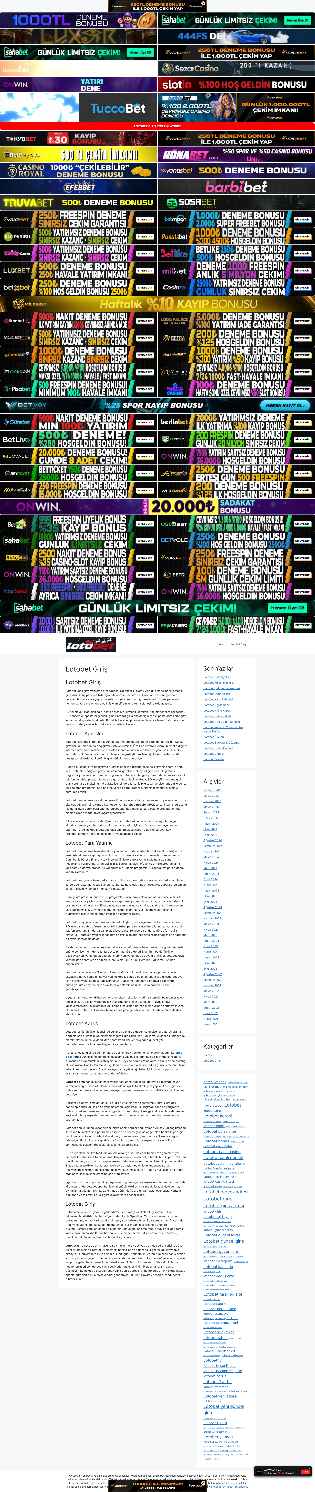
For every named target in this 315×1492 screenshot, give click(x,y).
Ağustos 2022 (212, 974)
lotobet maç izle (211, 1271)
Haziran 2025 (212, 801)
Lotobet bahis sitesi (220, 1131)
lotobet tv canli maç (219, 1366)
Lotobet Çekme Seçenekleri (221, 688)
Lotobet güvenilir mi (221, 1251)
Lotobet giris (217, 1199)
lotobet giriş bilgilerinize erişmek (217, 1222)
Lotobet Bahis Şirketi (217, 716)
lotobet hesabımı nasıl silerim (231, 1257)
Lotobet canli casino (222, 1151)
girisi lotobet (230, 1091)
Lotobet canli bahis (217, 1146)
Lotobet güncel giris (223, 1241)
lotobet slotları (235, 1338)
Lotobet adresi (217, 1116)
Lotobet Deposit (214, 753)
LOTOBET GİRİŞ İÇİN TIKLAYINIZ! (157, 126)
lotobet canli (237, 1141)
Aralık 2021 (210, 1018)
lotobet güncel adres (218, 1230)
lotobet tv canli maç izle (222, 1371)
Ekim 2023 (210, 896)
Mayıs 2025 (211, 807)
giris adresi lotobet (213, 1091)
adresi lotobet (214, 1082)
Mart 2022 (210, 1002)
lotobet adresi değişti (212, 1122)
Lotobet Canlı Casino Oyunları (219, 1168)
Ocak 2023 (210, 946)
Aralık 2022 (210, 952)
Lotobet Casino (236, 1172)
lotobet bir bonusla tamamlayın (236, 1136)
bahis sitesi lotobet (238, 1082)
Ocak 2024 (210, 879)
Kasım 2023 (211, 890)
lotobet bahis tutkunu (212, 1136)
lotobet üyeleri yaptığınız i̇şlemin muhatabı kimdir (224, 1428)
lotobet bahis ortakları (235, 1126)
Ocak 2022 (210, 1013)
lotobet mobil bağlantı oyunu (215, 1281)
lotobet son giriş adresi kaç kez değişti (219, 1347)
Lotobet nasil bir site (222, 1294)
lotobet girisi (212, 1211)
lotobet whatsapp (215, 1387)
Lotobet (220, 644)
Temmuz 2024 (212, 846)
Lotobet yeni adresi (220, 1396)
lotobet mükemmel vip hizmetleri (217, 1289)
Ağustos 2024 (212, 840)
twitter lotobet (233, 1446)
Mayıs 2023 (211, 924)
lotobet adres (212, 1110)
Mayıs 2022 (211, 991)
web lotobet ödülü (211, 1451)
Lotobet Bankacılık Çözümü (221, 742)
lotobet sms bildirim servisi (214, 1343)
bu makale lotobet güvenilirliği (216, 1455)
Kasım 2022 (211, 957)
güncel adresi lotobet (216, 1099)
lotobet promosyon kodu (220, 1318)
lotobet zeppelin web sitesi (214, 1419)
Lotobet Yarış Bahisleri (218, 699)
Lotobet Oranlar (213, 759)
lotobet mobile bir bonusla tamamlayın (219, 1285)
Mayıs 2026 (211, 795)
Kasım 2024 (211, 823)
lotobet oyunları (211, 1299)
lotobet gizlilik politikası (213, 1226)
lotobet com (212, 1186)
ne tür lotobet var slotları (213, 1446)
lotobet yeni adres (237, 1391)
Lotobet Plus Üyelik (216, 677)
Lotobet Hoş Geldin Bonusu (221, 721)
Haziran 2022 (212, 985)
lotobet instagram (217, 1261)
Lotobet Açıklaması (216, 705)
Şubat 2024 (211, 873)
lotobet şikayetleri (212, 1441)
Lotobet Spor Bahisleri (219, 1351)
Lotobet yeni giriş (212, 1401)
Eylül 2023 (210, 901)
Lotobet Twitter (217, 1381)
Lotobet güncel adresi (222, 1235)
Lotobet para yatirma (219, 1304)
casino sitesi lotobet (235, 1086)
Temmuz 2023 (212, 912)
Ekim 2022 (210, 963)
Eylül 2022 (210, 968)
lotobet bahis (214, 1126)
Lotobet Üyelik (215, 1423)
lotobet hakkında (210, 1257)
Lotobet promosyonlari (220, 1323)
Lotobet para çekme (219, 1309)
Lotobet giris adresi (223, 1205)
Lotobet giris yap (217, 1216)
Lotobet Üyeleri (213, 737)
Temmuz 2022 (212, 979)
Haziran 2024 (212, 851)
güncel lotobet (239, 1099)
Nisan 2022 (211, 996)
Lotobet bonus (216, 1141)
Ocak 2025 (210, 818)
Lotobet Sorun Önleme (218, 748)
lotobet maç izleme (218, 1276)
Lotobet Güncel (235, 1225)
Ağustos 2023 (212, 907)
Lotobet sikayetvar (218, 1332)
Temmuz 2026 (212, 790)
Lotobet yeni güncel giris (223, 1409)
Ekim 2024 (210, 829)
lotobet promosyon (216, 1313)
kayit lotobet (213, 1105)
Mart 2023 (210, 935)
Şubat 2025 (211, 812)
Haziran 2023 (212, 918)
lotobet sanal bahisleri (212, 1328)
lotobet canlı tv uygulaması (214, 1173)
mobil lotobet (231, 1441)
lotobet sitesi (215, 1337)
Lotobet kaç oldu (218, 1266)
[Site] (78, 219)
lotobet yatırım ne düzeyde (214, 1391)
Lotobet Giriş (238, 644)
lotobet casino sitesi (218, 1181)
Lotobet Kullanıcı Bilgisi (218, 682)
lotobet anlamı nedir (239, 1455)
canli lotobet (212, 1086)
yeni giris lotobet (231, 1450)
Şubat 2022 (211, 1007)
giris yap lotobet (226, 1095)
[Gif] (157, 304)
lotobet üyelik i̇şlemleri (215, 1431)
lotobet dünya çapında (232, 1187)
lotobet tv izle (215, 1376)
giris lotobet (209, 1095)
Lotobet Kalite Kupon (217, 710)
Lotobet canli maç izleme (224, 1163)
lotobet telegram (232, 1355)
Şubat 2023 (211, 940)
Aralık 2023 (211, 885)
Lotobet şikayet (218, 1436)
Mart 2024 (210, 868)
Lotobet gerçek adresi (225, 1191)
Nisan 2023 (211, 929)
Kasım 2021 (211, 1024)
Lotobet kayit (241, 1261)
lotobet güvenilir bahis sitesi (215, 1247)
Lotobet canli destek (223, 1157)
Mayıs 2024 (211, 857)
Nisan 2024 (211, 862)
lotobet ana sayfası (231, 1122)
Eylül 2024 (210, 834)
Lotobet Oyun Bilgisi (216, 693)
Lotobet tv (212, 1360)
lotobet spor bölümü (211, 1356)
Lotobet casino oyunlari (219, 1176)
